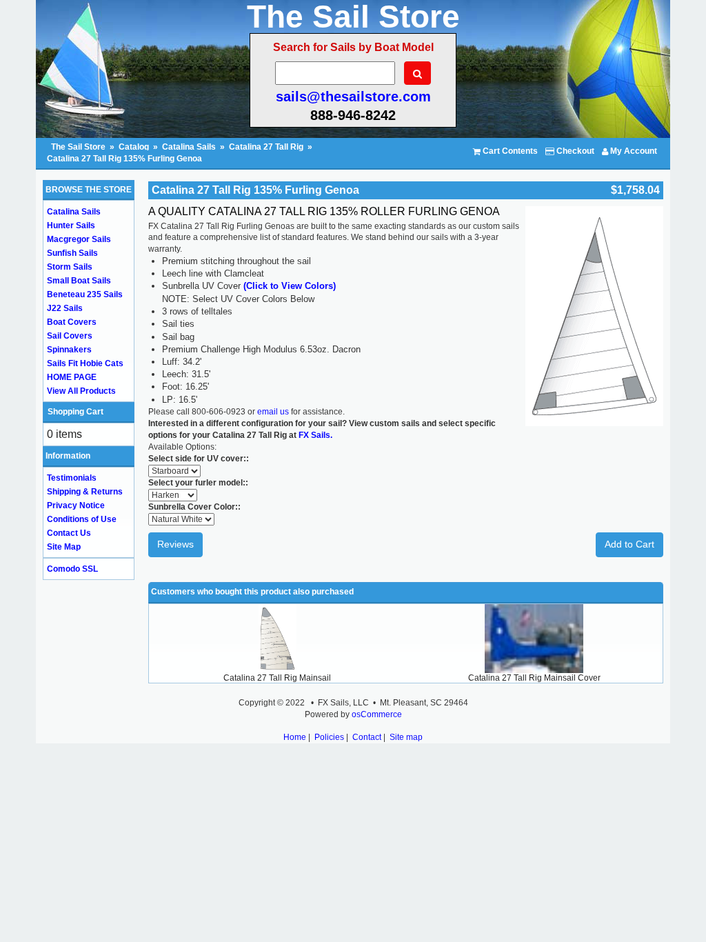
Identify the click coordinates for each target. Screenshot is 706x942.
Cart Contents (509, 151)
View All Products (81, 391)
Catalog (134, 147)
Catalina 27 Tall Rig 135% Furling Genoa (124, 158)
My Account (632, 151)
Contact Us (69, 533)
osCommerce (377, 714)
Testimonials (72, 478)
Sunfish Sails (72, 253)
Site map (406, 737)
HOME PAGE (72, 377)
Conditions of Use (82, 519)
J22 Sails (65, 308)
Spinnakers (69, 349)
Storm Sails (69, 267)
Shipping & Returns (85, 492)
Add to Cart (629, 544)
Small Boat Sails (79, 280)
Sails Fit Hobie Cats (85, 363)
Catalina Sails (189, 147)
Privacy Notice (76, 505)
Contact (366, 737)
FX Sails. (315, 435)
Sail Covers (69, 336)
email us (273, 412)
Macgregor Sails (79, 239)
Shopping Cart (75, 412)
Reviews (175, 544)
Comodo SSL (72, 569)
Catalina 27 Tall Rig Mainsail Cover (534, 678)
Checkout (574, 151)
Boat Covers (72, 322)
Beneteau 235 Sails (85, 294)
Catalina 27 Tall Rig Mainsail (277, 678)
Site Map (64, 547)
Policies (329, 737)
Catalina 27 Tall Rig (266, 147)
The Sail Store (79, 147)
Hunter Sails (71, 225)
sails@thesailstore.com (353, 96)
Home (294, 737)
